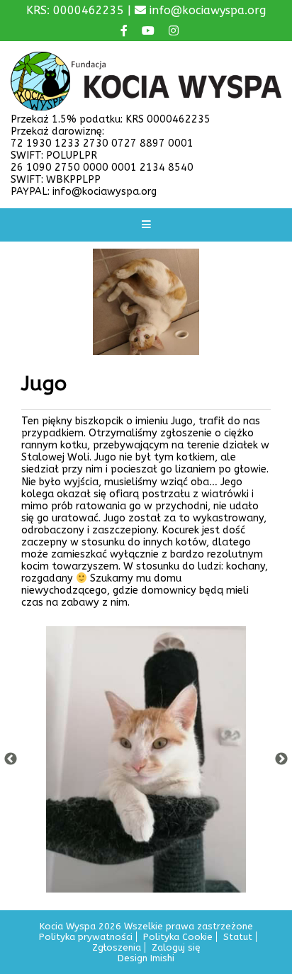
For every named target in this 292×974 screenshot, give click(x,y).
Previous (11, 759)
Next (281, 759)
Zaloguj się (176, 947)
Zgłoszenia (116, 947)
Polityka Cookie (178, 936)
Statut (237, 936)
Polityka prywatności (86, 936)
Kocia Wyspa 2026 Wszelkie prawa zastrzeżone (146, 926)
